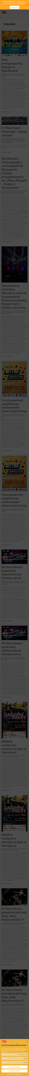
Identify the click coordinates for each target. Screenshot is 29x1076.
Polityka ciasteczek (11, 1074)
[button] (27, 1041)
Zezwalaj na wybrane (14, 1071)
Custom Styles (18, 1074)
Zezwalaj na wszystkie (14, 1067)
